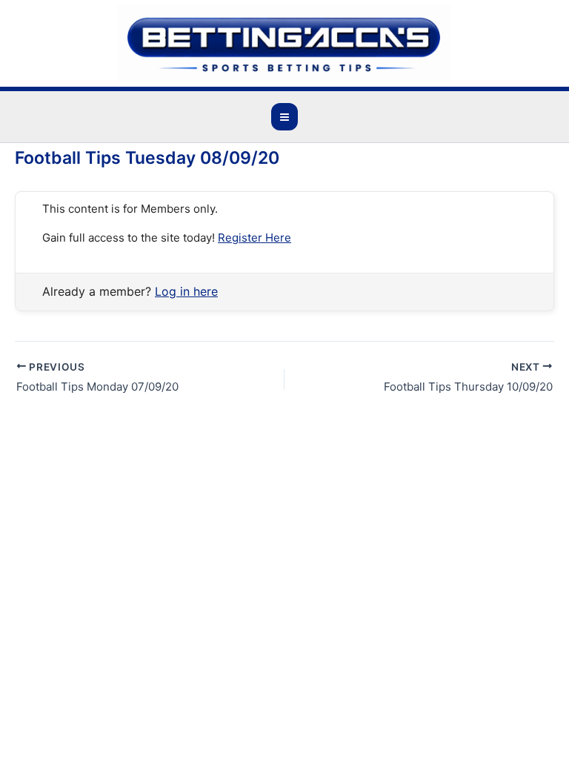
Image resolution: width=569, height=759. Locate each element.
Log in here (186, 291)
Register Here (254, 238)
